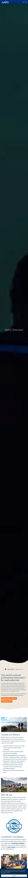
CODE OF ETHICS (6, 701)
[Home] (5, 669)
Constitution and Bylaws (18, 843)
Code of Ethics (11, 847)
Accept (14, 875)
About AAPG (10, 669)
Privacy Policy (3, 872)
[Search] (23, 2)
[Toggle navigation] (25, 2)
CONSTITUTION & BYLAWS (9, 698)
